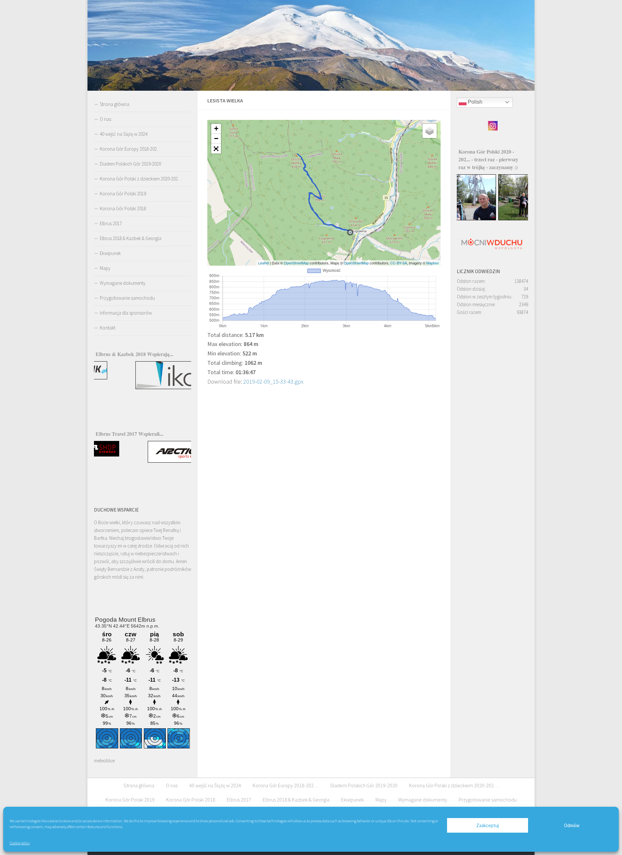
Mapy (105, 268)
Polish (474, 102)
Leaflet (263, 262)
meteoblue (104, 760)
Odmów (572, 825)
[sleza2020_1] (492, 218)
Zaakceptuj (487, 825)
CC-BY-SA (398, 262)
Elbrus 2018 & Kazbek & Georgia (130, 238)
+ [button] (216, 128)
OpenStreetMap (296, 262)
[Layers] (429, 131)
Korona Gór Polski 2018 (123, 208)
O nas (105, 119)
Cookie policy (20, 842)
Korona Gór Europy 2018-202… (130, 149)
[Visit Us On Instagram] (492, 129)
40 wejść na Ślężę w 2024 (123, 134)
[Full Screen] (216, 149)
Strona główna (114, 104)
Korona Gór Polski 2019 (123, 194)
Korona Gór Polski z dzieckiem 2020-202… (141, 179)
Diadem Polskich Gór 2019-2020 (130, 164)
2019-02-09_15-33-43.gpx (273, 381)
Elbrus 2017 (111, 223)
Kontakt (107, 328)
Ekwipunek (110, 253)
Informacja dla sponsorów (126, 313)
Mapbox (432, 262)
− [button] (216, 138)
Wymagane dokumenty (122, 283)
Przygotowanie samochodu (127, 298)
